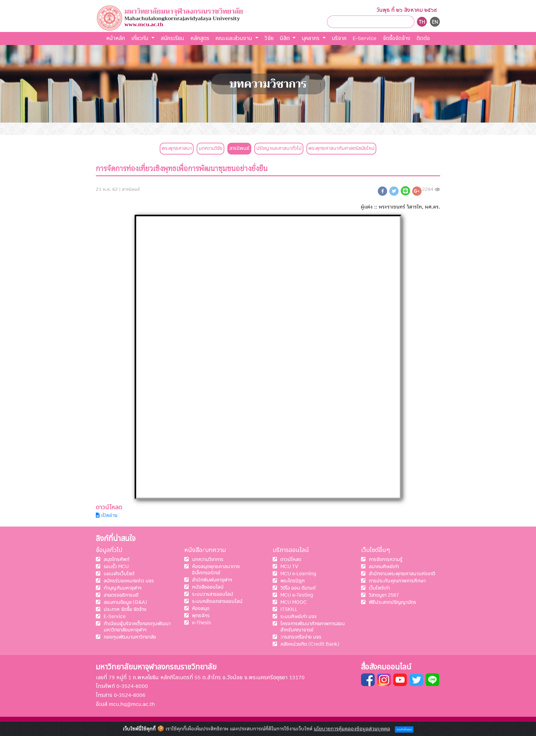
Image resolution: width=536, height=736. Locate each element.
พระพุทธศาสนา (177, 148)
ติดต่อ (423, 38)
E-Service (365, 38)
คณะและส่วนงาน (235, 38)
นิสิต (285, 38)
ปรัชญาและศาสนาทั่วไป (279, 148)
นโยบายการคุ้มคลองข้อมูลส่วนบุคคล (352, 729)
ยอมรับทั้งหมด (404, 729)
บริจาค (339, 38)
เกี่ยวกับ (140, 38)
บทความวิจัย (210, 148)
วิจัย (269, 38)
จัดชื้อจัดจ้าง (396, 38)
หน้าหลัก (115, 38)
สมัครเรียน (172, 38)
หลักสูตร (199, 38)
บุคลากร (311, 38)
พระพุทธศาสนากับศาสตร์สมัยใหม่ (341, 148)
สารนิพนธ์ (239, 148)
